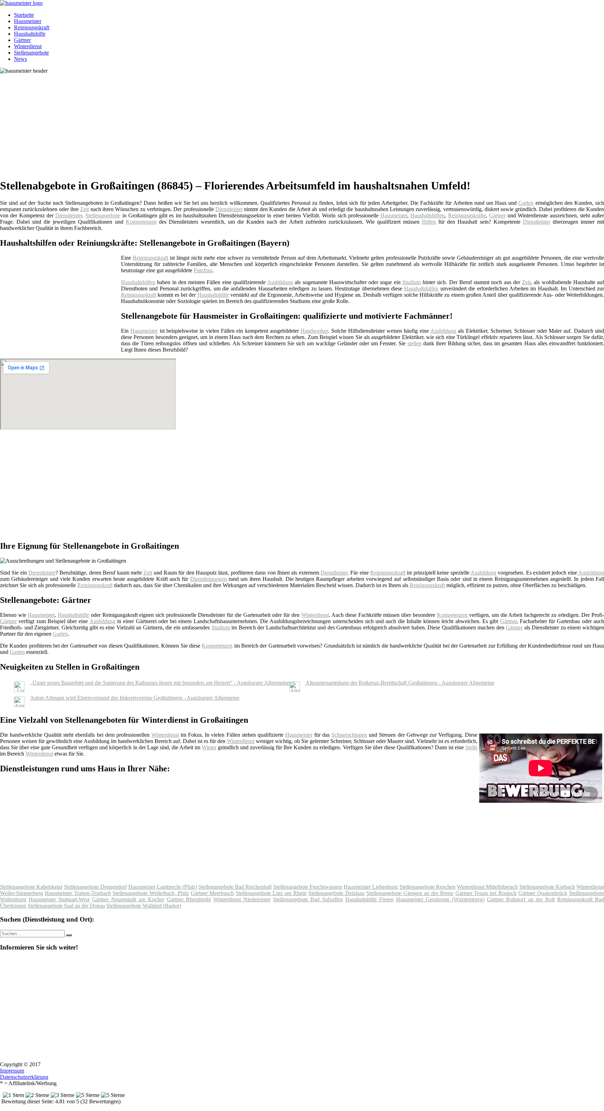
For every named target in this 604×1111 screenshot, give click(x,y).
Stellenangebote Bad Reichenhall (235, 887)
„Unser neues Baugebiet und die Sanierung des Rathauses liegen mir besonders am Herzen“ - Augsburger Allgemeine (159, 683)
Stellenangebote (31, 53)
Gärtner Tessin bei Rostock (486, 893)
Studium (411, 282)
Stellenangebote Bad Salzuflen (308, 899)
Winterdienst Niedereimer (242, 899)
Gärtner (22, 40)
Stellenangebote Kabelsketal (31, 887)
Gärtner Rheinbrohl (189, 899)
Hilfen (429, 222)
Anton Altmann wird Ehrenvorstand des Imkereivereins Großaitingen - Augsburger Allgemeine (134, 698)
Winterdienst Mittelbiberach (487, 887)
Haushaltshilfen (427, 215)
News (20, 59)
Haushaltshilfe (29, 34)
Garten (525, 203)
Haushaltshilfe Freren (369, 899)
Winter (209, 747)
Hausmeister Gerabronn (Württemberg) (440, 899)
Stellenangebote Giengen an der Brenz (409, 893)
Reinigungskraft (31, 27)
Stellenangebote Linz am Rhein (271, 893)
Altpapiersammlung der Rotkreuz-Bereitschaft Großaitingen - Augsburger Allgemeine (399, 683)
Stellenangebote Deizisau (336, 893)
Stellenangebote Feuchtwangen (307, 887)
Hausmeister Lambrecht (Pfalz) (162, 887)
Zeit (84, 209)
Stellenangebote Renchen (427, 887)
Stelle (471, 747)
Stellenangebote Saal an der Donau (66, 906)
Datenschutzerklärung (24, 1077)
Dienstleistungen (208, 579)
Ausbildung (280, 282)
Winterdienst (28, 46)
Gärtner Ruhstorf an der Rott (520, 899)
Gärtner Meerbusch (212, 893)
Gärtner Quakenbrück (542, 893)
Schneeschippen (349, 735)
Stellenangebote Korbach (547, 887)
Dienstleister (229, 209)
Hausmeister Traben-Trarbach (77, 893)
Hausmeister (27, 21)
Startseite (24, 15)
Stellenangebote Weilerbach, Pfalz (151, 893)
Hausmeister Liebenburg (371, 887)
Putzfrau (203, 270)
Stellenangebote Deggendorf (95, 887)
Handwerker (314, 331)
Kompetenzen (141, 222)
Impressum (12, 1071)
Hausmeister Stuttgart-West (59, 899)
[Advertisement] (215, 123)
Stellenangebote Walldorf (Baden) (143, 906)
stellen (415, 343)
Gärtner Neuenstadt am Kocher (128, 899)
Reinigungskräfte (467, 215)
